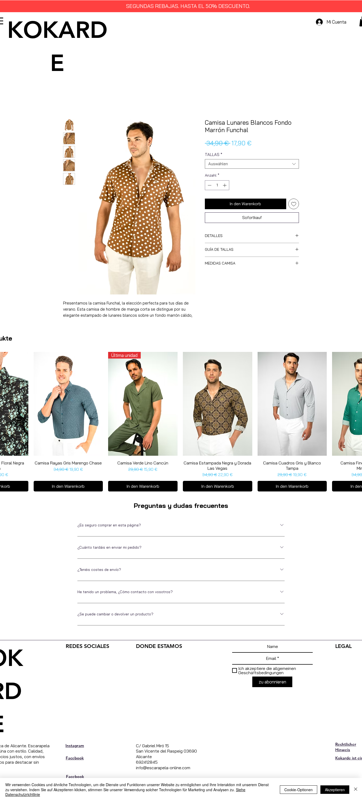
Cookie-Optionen (298, 789)
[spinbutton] (217, 186)
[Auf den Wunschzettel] (293, 205)
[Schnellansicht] (68, 411)
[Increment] (225, 186)
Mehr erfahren (75, 322)
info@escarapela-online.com (163, 774)
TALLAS (213, 155)
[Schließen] (355, 789)
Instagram (74, 752)
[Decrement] (209, 186)
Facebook (75, 764)
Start (68, 101)
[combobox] (252, 165)
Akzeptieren (335, 789)
